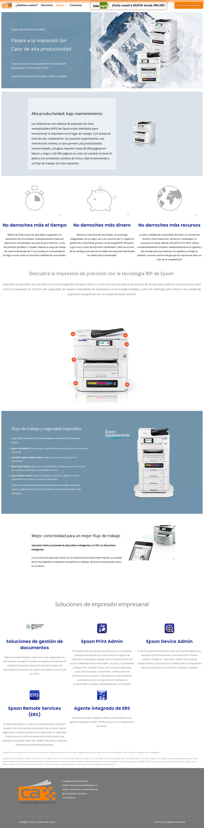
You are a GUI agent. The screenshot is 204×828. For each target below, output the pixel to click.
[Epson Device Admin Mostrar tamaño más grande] (169, 628)
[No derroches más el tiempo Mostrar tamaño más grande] (34, 198)
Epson (60, 5)
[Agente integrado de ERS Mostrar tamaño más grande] (102, 695)
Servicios (47, 5)
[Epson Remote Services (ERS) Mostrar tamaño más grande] (35, 695)
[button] (188, 5)
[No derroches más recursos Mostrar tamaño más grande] (169, 198)
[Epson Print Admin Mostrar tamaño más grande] (102, 628)
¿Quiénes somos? (27, 5)
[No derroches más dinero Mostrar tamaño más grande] (102, 198)
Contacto (76, 5)
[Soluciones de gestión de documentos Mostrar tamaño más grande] (35, 626)
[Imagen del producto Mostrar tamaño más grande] (147, 133)
